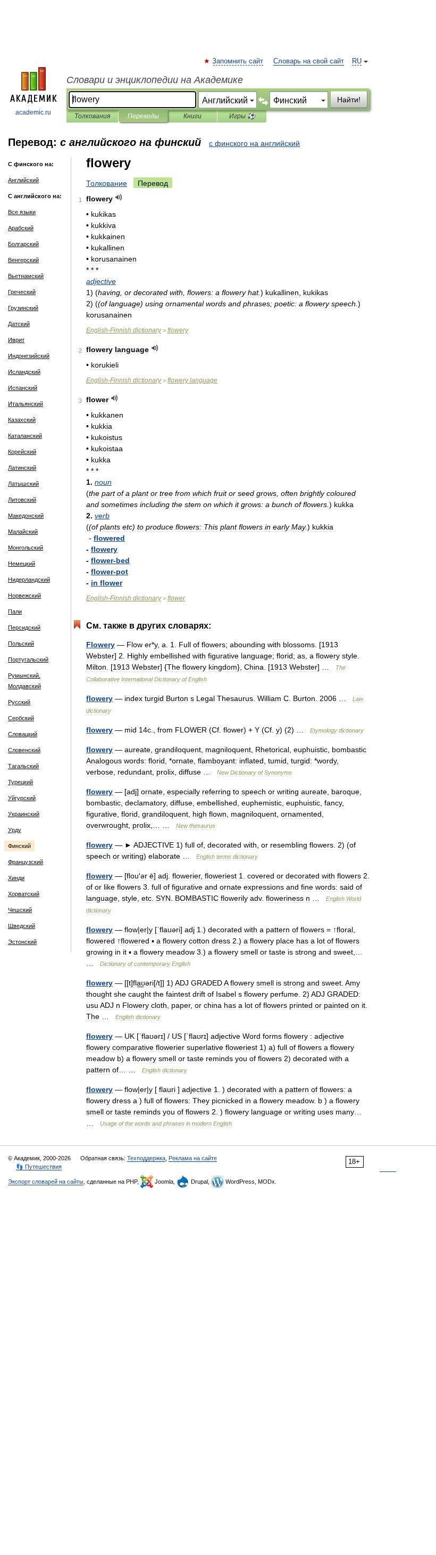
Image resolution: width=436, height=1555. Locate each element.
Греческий (22, 292)
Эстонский (22, 942)
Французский (25, 862)
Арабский (20, 228)
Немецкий (21, 563)
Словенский (24, 750)
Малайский (23, 531)
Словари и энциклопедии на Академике (154, 80)
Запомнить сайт (238, 61)
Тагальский (23, 766)
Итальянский (25, 404)
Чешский (20, 910)
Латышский (23, 484)
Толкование (106, 183)
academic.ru (33, 112)
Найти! (348, 99)
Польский (21, 643)
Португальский (28, 659)
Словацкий (22, 734)
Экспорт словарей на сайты (45, 1181)
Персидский (24, 627)
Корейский (22, 452)
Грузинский (23, 308)
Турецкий (20, 782)
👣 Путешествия (39, 1166)
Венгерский (23, 260)
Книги (192, 116)
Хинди (16, 878)
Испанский (22, 388)
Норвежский (24, 595)
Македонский (26, 515)
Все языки (22, 212)
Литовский (22, 499)
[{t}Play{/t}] (119, 197)
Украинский (23, 814)
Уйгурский (22, 798)
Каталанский (25, 436)
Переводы (143, 116)
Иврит (16, 340)
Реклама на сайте (193, 1158)
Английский (23, 180)
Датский (19, 324)
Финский (19, 846)
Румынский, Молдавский (24, 680)
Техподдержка (146, 1158)
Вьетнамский (26, 276)
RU (357, 61)
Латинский (22, 468)
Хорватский (23, 894)
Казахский (22, 420)
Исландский (24, 372)
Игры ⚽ (242, 116)
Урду (14, 830)
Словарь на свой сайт (308, 61)
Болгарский (23, 244)
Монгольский (25, 547)
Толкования (92, 116)
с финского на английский (254, 143)
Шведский (21, 926)
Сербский (21, 718)
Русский (19, 702)
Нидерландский (29, 579)
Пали (15, 611)
